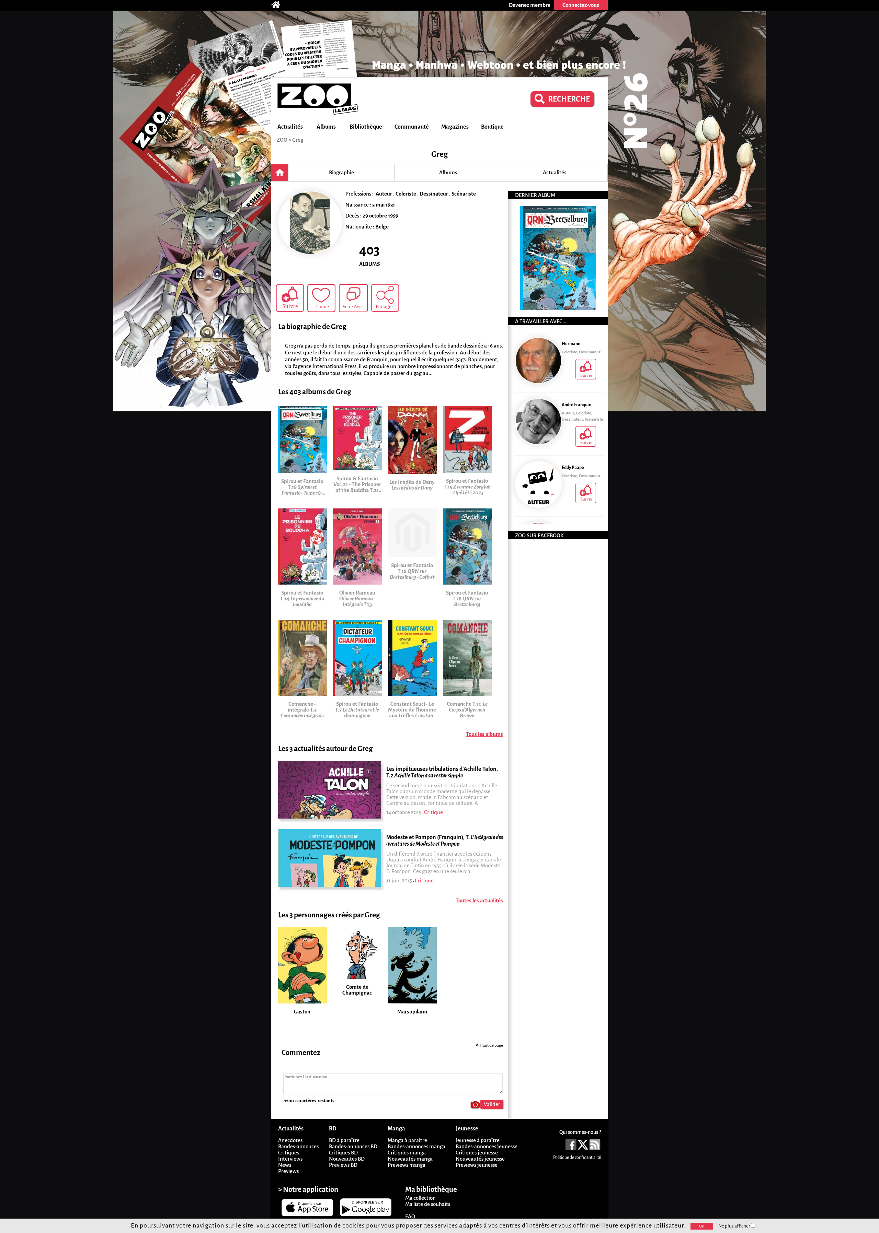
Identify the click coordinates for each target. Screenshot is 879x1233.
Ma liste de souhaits (427, 1204)
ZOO (282, 140)
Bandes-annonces (298, 1146)
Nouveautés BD (347, 1159)
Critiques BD (343, 1152)
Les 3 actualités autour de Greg (325, 749)
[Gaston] (305, 929)
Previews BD (343, 1165)
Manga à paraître (407, 1140)
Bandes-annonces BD (353, 1146)
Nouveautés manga (410, 1159)
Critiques (288, 1152)
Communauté (412, 127)
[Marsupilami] (415, 929)
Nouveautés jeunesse (480, 1159)
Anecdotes (290, 1140)
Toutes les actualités (479, 900)
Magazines (455, 127)
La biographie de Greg (312, 327)
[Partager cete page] (385, 298)
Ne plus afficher (734, 1226)
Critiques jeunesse (477, 1152)
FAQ (410, 1216)
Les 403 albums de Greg (314, 392)
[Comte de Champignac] (360, 929)
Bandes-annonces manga (416, 1146)
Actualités (290, 127)
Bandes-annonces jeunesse (486, 1146)
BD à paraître (344, 1140)
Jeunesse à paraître (478, 1140)
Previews (288, 1171)
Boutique (492, 127)
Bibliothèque (366, 127)
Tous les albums (484, 734)
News (284, 1165)
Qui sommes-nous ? (580, 1132)
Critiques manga (407, 1152)
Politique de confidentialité (577, 1157)
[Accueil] (279, 5)
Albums (326, 127)
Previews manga (406, 1165)
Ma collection (420, 1198)
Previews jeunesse (477, 1165)
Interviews (290, 1159)
